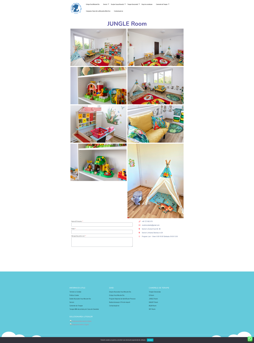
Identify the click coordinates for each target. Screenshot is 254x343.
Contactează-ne (118, 11)
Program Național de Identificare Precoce (122, 299)
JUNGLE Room (153, 299)
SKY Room (152, 309)
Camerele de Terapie (161, 4)
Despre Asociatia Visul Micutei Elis (120, 292)
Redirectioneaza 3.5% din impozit (119, 302)
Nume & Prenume (76, 221)
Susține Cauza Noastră (117, 4)
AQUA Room (152, 306)
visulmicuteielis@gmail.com (150, 225)
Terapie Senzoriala (155, 292)
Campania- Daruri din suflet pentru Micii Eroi (98, 11)
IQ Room (151, 295)
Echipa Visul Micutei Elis (93, 4)
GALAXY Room (153, 302)
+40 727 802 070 (147, 221)
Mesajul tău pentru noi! (78, 236)
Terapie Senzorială (132, 4)
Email (73, 229)
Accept (150, 340)
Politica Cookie (74, 295)
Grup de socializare (147, 4)
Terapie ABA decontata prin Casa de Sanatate (84, 309)
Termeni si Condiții (75, 292)
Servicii (105, 4)
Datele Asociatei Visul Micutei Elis (80, 299)
